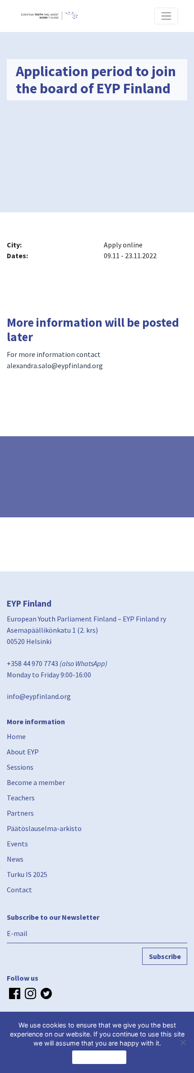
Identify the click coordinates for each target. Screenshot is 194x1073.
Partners (20, 812)
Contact (19, 889)
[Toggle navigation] (166, 16)
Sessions (20, 767)
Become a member (36, 782)
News (15, 858)
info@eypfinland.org (39, 696)
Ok (99, 1057)
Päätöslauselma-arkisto (44, 828)
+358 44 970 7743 (32, 663)
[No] (182, 1042)
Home (16, 736)
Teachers (21, 797)
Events (17, 843)
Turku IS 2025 (27, 874)
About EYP (23, 751)
